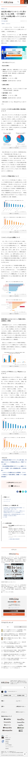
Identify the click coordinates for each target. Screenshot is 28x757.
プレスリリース (7, 501)
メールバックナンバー (14, 607)
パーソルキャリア (7, 499)
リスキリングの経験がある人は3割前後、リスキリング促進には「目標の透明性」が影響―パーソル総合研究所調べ (13, 474)
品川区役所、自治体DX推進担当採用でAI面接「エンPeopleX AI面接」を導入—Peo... (14, 508)
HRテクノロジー (20, 712)
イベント (3, 712)
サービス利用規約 (8, 744)
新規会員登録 (14, 611)
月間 (20, 626)
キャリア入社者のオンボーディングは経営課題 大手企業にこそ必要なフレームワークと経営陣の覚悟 (14, 630)
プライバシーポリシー (9, 746)
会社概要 (7, 743)
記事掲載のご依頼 (7, 695)
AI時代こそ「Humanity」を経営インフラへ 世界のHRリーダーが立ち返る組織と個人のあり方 (14, 642)
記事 (2, 706)
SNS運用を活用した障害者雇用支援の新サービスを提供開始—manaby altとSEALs (14, 515)
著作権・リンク (8, 737)
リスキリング (8, 23)
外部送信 (7, 748)
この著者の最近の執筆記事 (13, 539)
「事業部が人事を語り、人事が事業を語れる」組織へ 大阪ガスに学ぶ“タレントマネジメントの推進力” (14, 663)
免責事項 (7, 741)
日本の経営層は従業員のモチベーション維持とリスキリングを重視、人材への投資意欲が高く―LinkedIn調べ (13, 468)
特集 (2, 701)
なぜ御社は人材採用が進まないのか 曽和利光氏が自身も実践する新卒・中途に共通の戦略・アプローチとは (14, 634)
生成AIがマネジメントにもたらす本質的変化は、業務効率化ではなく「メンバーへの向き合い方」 (14, 667)
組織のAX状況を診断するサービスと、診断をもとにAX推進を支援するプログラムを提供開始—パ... (14, 511)
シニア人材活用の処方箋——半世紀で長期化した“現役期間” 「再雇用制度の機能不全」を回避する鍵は (15, 646)
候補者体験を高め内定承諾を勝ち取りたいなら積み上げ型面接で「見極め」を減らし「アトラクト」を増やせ (14, 655)
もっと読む (5, 517)
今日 (7, 626)
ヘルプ (6, 735)
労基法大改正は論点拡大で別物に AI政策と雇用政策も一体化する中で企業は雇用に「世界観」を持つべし (14, 650)
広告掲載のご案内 (20, 695)
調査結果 (3, 23)
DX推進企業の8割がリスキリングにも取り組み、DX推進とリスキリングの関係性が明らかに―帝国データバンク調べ (14, 462)
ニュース (18, 701)
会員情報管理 (7, 739)
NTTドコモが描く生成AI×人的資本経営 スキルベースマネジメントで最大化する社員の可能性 (15, 659)
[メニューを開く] (2, 2)
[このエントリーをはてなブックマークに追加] (26, 491)
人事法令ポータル (20, 706)
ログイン (14, 614)
